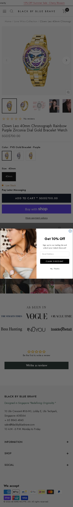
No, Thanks (54, 268)
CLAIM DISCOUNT (55, 261)
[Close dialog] (70, 231)
